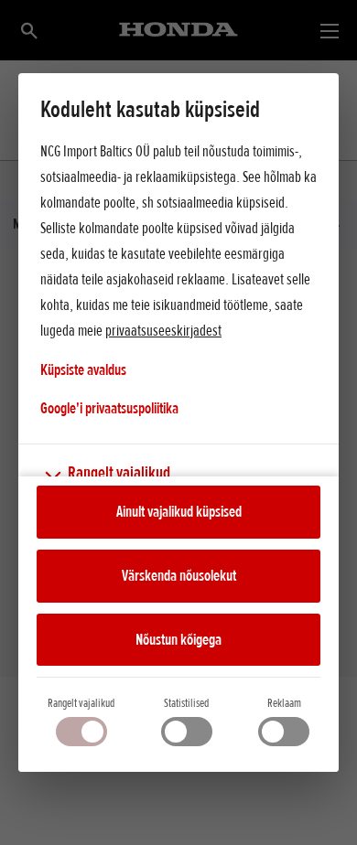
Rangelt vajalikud (81, 703)
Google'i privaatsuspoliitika (109, 407)
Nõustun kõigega (178, 639)
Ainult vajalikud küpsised (179, 511)
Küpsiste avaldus (83, 369)
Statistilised (186, 703)
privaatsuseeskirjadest (163, 330)
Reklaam (284, 703)
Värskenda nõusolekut (179, 575)
